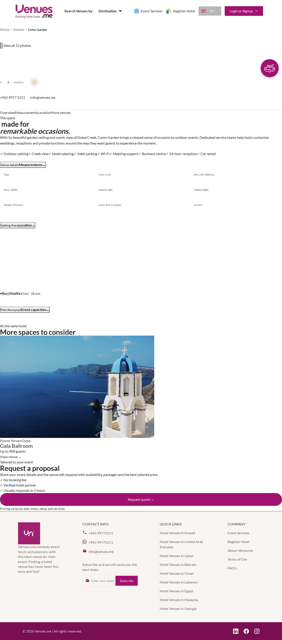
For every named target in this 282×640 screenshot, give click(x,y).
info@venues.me (42, 97)
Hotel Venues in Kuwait (177, 533)
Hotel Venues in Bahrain (178, 564)
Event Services (238, 533)
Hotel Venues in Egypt (176, 591)
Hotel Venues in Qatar (176, 556)
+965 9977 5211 (12, 97)
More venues (61, 112)
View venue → (11, 457)
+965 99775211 (101, 533)
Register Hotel (238, 541)
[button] (110, 11)
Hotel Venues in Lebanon (179, 582)
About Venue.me (240, 550)
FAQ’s (232, 568)
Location (44, 112)
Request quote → (141, 499)
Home (4, 29)
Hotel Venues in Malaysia (179, 600)
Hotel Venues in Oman (177, 573)
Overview (7, 112)
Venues (18, 29)
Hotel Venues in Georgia (178, 608)
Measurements (26, 112)
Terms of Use (237, 559)
